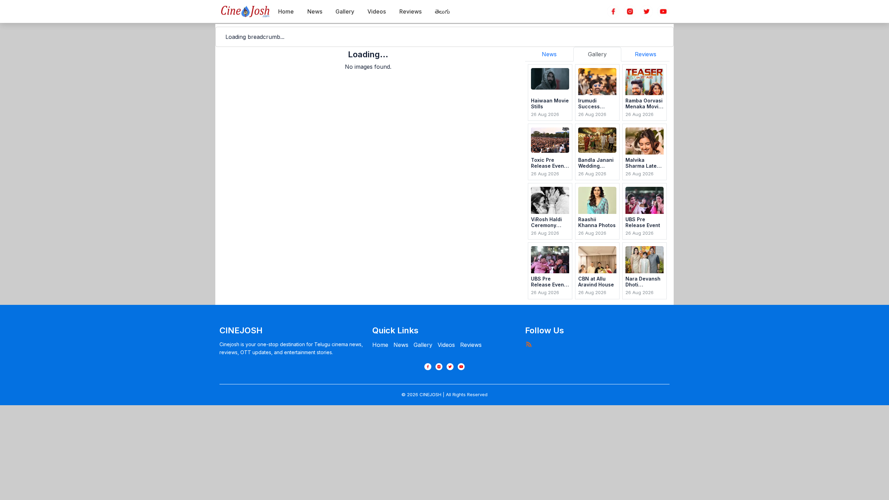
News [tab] (549, 54)
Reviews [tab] (645, 54)
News (400, 344)
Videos (446, 344)
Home (380, 344)
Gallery (423, 344)
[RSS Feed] (528, 344)
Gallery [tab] (597, 54)
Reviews (471, 344)
